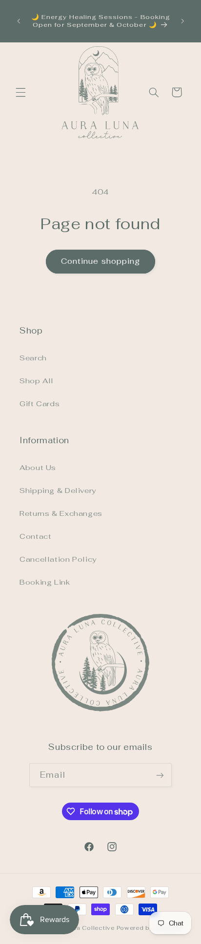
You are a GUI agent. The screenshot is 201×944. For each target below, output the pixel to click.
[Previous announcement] (18, 21)
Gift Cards (40, 403)
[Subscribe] (159, 775)
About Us (38, 467)
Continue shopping (100, 261)
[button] (20, 92)
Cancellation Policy (58, 559)
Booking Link (45, 582)
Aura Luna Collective (81, 927)
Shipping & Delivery (58, 490)
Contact (35, 536)
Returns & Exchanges (61, 513)
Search (33, 357)
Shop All (37, 380)
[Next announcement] (182, 21)
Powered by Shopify (149, 927)
